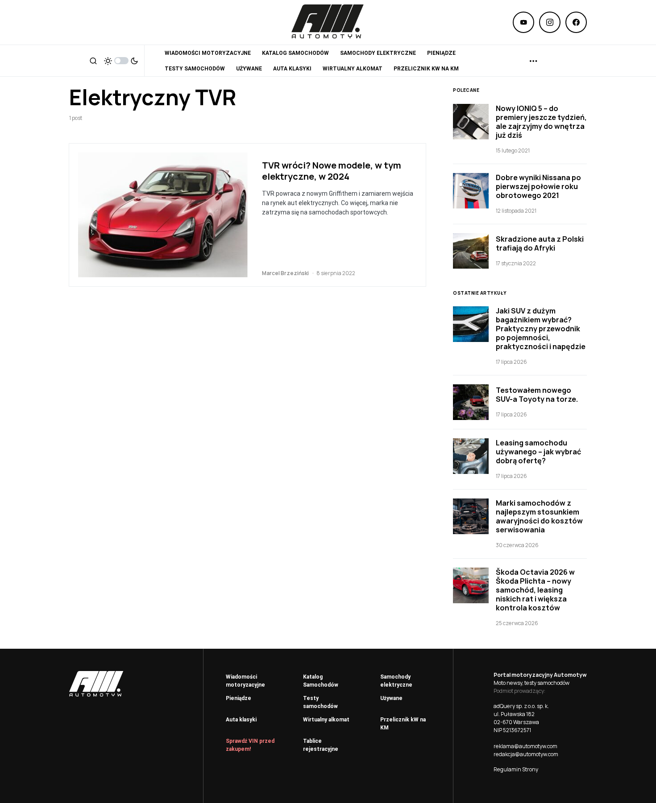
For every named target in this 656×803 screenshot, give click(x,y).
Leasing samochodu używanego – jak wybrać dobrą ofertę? (538, 451)
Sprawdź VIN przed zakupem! (250, 745)
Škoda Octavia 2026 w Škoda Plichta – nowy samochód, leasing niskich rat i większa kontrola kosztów (535, 590)
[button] (93, 61)
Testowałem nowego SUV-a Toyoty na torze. (537, 394)
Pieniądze (238, 698)
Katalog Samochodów (320, 681)
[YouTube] (523, 22)
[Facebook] (576, 22)
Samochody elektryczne (396, 681)
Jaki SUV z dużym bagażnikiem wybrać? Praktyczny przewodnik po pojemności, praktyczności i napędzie (540, 328)
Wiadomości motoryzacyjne (245, 681)
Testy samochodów (320, 702)
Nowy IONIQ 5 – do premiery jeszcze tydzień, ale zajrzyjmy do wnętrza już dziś (541, 121)
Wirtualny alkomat (326, 720)
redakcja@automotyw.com (526, 754)
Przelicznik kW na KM (403, 724)
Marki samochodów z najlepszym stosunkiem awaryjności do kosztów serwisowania (539, 516)
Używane (391, 698)
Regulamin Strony (516, 769)
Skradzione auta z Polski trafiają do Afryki (540, 243)
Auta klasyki (241, 720)
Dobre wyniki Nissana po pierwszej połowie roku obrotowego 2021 (538, 186)
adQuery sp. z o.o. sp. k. (521, 706)
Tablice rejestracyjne (320, 745)
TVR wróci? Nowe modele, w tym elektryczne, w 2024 (331, 170)
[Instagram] (550, 22)
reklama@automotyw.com (525, 746)
